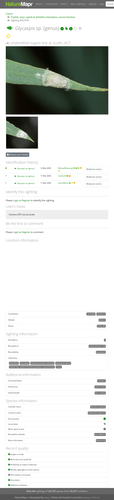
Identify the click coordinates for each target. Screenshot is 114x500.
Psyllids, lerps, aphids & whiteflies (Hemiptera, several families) (43, 17)
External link (100, 440)
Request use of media (18, 154)
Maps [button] (63, 4)
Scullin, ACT (101, 326)
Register (93, 4)
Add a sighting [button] (78, 4)
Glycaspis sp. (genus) (25, 168)
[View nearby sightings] (80, 28)
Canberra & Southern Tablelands (42, 363)
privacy (87, 497)
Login (101, 4)
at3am (46, 497)
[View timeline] (75, 28)
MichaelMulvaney (65, 168)
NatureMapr (24, 363)
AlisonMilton (63, 183)
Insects (9, 13)
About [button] (39, 4)
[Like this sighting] (7, 43)
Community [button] (51, 4)
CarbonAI (62, 176)
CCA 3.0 (95, 497)
